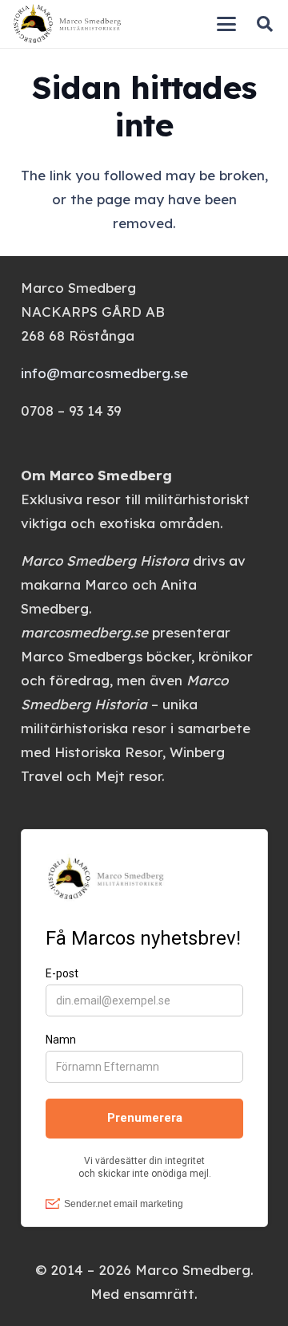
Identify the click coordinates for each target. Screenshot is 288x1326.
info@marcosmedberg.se (104, 373)
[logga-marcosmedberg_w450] (68, 24)
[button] (226, 24)
